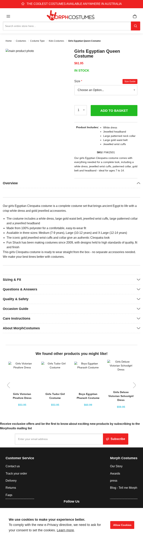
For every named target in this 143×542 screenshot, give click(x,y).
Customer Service (20, 458)
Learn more (65, 530)
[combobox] (67, 25)
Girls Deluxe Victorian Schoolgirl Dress (121, 396)
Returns (11, 487)
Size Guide (130, 81)
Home (9, 41)
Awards (115, 473)
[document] (71, 525)
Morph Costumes (123, 458)
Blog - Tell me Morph (123, 487)
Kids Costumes (57, 41)
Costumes (21, 41)
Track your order (16, 473)
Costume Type (37, 41)
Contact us (13, 466)
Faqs (9, 495)
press (113, 480)
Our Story (116, 466)
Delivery (11, 480)
